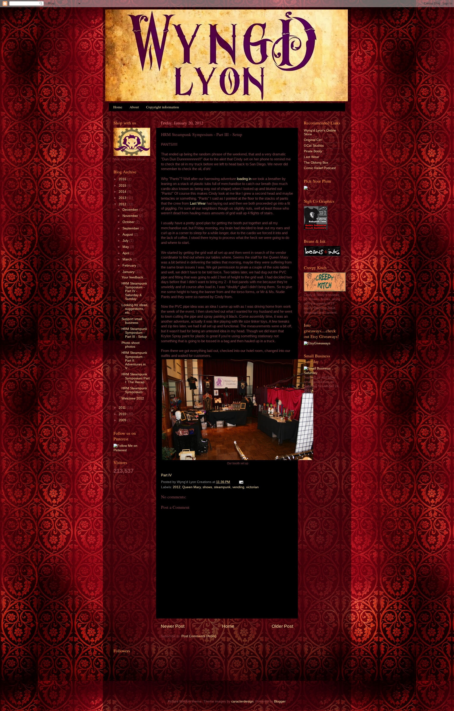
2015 (123, 185)
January (128, 272)
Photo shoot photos (131, 344)
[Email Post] (240, 482)
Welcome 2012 (133, 398)
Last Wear (198, 203)
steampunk (222, 487)
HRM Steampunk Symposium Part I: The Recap (136, 378)
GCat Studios (314, 145)
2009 (123, 420)
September (131, 228)
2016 (123, 179)
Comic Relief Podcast (320, 168)
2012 (176, 487)
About (134, 107)
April (126, 253)
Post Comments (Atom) (198, 636)
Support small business (132, 321)
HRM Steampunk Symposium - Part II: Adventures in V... (134, 360)
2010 (123, 414)
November (130, 216)
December (130, 209)
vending (238, 487)
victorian (252, 487)
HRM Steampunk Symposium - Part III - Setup (134, 332)
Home (117, 107)
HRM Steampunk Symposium (134, 390)
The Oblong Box (316, 162)
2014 (123, 191)
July (125, 240)
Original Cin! (313, 140)
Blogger (279, 701)
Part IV (166, 475)
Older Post (282, 626)
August (128, 234)
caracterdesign (242, 701)
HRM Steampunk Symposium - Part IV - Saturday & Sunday (134, 291)
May (126, 247)
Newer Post (172, 626)
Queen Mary (191, 487)
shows (207, 487)
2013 (123, 198)
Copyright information (162, 107)
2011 (123, 407)
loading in (244, 179)
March (127, 259)
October (128, 222)
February (129, 265)
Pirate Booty (313, 151)
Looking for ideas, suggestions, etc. (135, 308)
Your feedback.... (134, 277)
